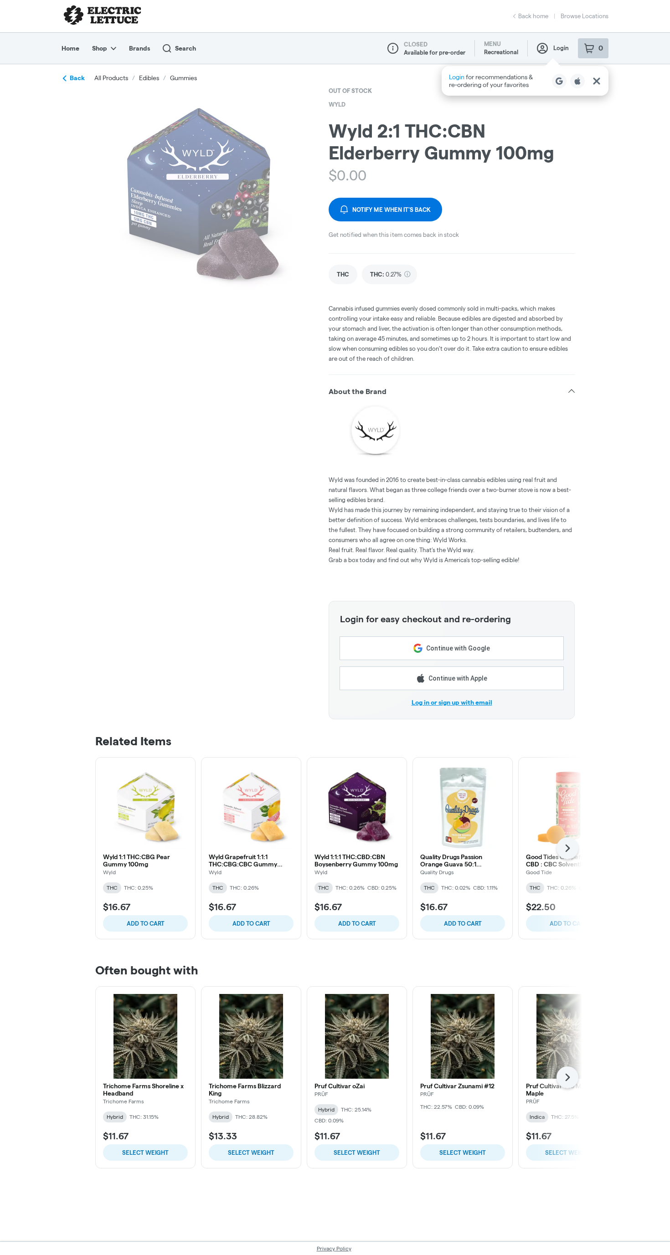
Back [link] (77, 78)
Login (561, 48)
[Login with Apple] (577, 81)
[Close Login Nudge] (596, 81)
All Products (111, 78)
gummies (183, 78)
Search (185, 48)
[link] (343, 274)
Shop (99, 48)
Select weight (145, 1152)
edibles (149, 78)
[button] (525, 81)
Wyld (337, 104)
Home (70, 48)
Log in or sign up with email (452, 702)
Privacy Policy (334, 1248)
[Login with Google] (559, 81)
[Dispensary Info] (392, 48)
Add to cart (146, 923)
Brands (139, 48)
